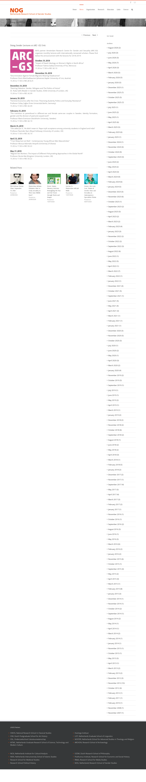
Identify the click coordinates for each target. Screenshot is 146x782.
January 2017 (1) (114, 509)
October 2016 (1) (115, 519)
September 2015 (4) (116, 569)
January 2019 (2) (114, 415)
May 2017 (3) (113, 489)
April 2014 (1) (113, 628)
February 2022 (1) (115, 276)
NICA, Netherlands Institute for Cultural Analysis (29, 753)
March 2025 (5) (114, 127)
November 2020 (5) (116, 335)
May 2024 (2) (113, 167)
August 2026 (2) (114, 48)
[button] (132, 9)
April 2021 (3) (113, 311)
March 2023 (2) (114, 221)
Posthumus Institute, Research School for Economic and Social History (102, 757)
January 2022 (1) (114, 281)
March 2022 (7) (114, 271)
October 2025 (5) (115, 97)
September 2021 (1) (116, 296)
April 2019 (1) (113, 405)
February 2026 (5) (115, 77)
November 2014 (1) (116, 604)
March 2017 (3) (114, 499)
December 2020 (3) (115, 331)
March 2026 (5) (114, 72)
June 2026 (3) (113, 57)
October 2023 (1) (115, 201)
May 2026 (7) (113, 63)
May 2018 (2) (113, 450)
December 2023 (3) (115, 192)
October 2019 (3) (115, 380)
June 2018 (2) (113, 445)
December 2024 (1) (115, 142)
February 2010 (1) (115, 703)
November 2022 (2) (116, 236)
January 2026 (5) (114, 82)
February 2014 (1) (115, 638)
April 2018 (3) (113, 455)
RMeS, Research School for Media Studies (91, 760)
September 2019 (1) (116, 385)
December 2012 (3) (115, 678)
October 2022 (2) (115, 241)
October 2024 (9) (115, 152)
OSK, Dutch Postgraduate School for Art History (28, 736)
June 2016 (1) (113, 534)
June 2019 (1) (113, 395)
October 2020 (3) (115, 340)
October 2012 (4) (115, 688)
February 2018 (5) (115, 465)
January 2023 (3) (114, 231)
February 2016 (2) (115, 549)
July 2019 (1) (113, 390)
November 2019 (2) (116, 375)
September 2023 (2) (116, 206)
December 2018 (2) (115, 420)
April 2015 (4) (113, 579)
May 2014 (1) (113, 623)
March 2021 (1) (114, 316)
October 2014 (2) (115, 609)
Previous (86, 35)
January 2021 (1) (114, 326)
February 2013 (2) (115, 673)
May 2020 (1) (113, 355)
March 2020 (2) (114, 365)
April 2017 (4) (113, 494)
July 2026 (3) (113, 53)
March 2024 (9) (114, 177)
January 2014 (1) (114, 643)
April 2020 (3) (113, 360)
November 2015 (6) (116, 559)
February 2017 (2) (115, 504)
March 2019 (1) (114, 410)
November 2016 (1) (116, 514)
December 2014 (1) (115, 599)
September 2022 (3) (116, 246)
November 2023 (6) (116, 196)
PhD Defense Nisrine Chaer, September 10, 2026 (16, 188)
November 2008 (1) (116, 708)
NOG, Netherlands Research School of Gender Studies (96, 763)
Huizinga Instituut (82, 733)
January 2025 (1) (114, 137)
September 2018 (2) (116, 435)
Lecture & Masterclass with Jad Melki (72, 188)
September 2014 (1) (116, 613)
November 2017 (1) (116, 479)
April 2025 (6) (113, 122)
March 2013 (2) (114, 668)
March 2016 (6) (114, 544)
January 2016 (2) (114, 554)
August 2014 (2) (114, 618)
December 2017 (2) (115, 474)
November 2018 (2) (116, 425)
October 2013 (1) (115, 653)
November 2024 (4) (116, 147)
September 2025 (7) (116, 102)
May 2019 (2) (113, 400)
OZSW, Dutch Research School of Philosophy (92, 753)
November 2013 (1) (116, 648)
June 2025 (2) (113, 112)
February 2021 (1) (115, 321)
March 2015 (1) (114, 584)
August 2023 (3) (114, 211)
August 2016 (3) (114, 529)
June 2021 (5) (113, 301)
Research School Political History (23, 763)
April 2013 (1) (113, 663)
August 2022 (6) (114, 251)
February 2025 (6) (115, 132)
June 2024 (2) (113, 162)
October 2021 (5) (115, 291)
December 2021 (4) (115, 286)
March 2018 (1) (114, 460)
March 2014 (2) (114, 633)
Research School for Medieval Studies (24, 760)
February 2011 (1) (115, 698)
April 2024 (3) (113, 172)
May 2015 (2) (113, 574)
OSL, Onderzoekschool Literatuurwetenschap (28, 739)
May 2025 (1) (113, 117)
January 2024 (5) (114, 187)
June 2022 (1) (113, 256)
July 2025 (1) (113, 107)
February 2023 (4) (115, 226)
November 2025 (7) (116, 92)
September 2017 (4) (116, 484)
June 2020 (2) (113, 350)
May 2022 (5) (113, 261)
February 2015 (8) (115, 589)
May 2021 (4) (113, 306)
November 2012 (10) (116, 683)
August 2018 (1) (114, 440)
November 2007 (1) (116, 713)
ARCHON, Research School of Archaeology (91, 742)
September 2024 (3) (116, 157)
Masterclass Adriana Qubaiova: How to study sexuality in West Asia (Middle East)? (35, 190)
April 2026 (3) (113, 67)
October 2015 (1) (115, 564)
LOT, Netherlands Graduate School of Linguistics (94, 736)
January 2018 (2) (114, 470)
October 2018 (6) (115, 430)
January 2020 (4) (114, 370)
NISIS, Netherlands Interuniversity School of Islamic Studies (33, 757)
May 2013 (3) (113, 658)
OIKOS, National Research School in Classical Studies (30, 733)
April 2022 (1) (113, 266)
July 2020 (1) (113, 345)
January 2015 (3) (114, 594)
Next (94, 35)
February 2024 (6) (115, 182)
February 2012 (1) (115, 693)
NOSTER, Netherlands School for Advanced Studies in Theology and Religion (104, 739)
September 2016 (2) (116, 524)
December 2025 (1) (115, 87)
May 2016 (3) (113, 539)
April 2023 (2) (113, 216)
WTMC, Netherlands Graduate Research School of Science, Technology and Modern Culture (39, 743)
